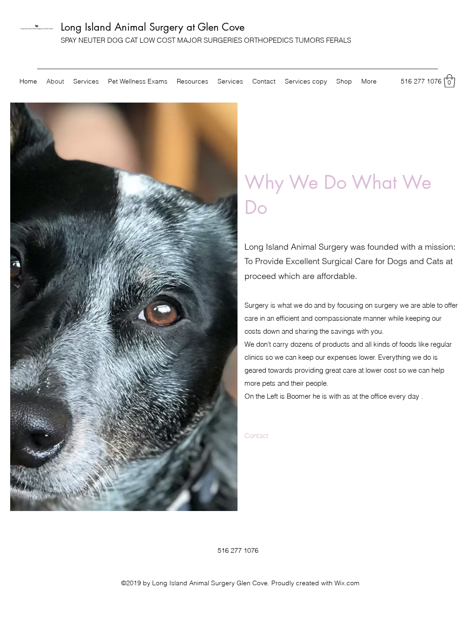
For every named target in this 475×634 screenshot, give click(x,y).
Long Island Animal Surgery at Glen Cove (152, 26)
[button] (449, 81)
